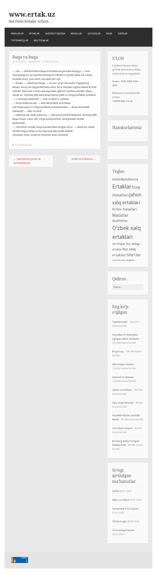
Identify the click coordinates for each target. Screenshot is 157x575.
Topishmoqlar (19, 40)
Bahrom (35, 61)
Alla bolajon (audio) (123, 364)
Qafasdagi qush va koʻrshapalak (27, 161)
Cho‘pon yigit (119, 521)
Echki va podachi (84, 159)
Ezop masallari (23, 145)
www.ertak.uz (32, 14)
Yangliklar (17, 33)
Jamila (115, 491)
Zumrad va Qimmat (122, 377)
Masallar (76, 33)
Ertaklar (34, 33)
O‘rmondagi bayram (123, 530)
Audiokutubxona (55, 33)
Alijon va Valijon (120, 499)
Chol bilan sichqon (122, 428)
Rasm (109, 33)
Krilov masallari (124, 209)
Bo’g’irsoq (117, 351)
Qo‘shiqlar (94, 33)
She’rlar (122, 33)
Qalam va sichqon (122, 389)
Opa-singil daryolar (123, 402)
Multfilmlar (41, 40)
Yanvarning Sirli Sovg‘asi (125, 508)
